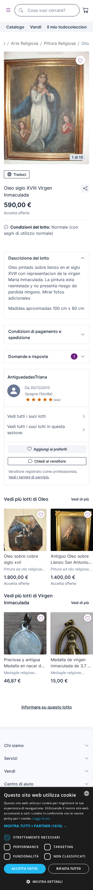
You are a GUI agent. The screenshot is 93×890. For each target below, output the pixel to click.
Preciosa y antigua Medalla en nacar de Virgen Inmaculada (23, 663)
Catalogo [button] (15, 26)
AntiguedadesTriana (27, 377)
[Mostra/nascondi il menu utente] (7, 10)
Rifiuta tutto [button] (68, 868)
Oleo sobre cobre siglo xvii (21, 559)
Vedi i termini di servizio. (29, 477)
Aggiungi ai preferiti (50, 449)
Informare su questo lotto (46, 707)
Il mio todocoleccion (67, 26)
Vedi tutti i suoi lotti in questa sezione (36, 429)
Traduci (19, 174)
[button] (46, 258)
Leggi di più (41, 818)
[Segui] (80, 60)
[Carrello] (86, 10)
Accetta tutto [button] (25, 868)
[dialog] (46, 838)
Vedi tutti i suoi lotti (26, 416)
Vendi (35, 26)
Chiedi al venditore (50, 461)
